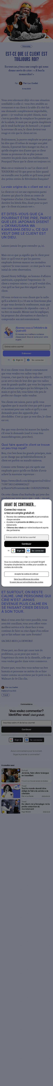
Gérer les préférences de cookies (26, 579)
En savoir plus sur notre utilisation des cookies (26, 582)
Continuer (26, 544)
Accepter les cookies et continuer (27, 574)
